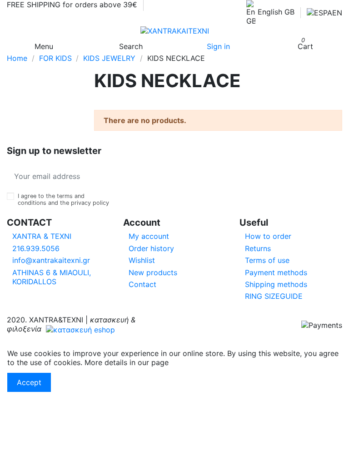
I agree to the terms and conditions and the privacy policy (63, 199)
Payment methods (276, 272)
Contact (142, 284)
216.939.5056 (36, 248)
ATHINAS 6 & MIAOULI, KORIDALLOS (51, 277)
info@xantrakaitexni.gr (51, 260)
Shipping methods (276, 284)
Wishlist (142, 260)
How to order (268, 236)
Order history (151, 248)
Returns (258, 248)
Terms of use (267, 260)
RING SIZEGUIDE (274, 296)
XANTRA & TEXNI (41, 236)
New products (153, 272)
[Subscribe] (102, 176)
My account (149, 236)
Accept (29, 382)
